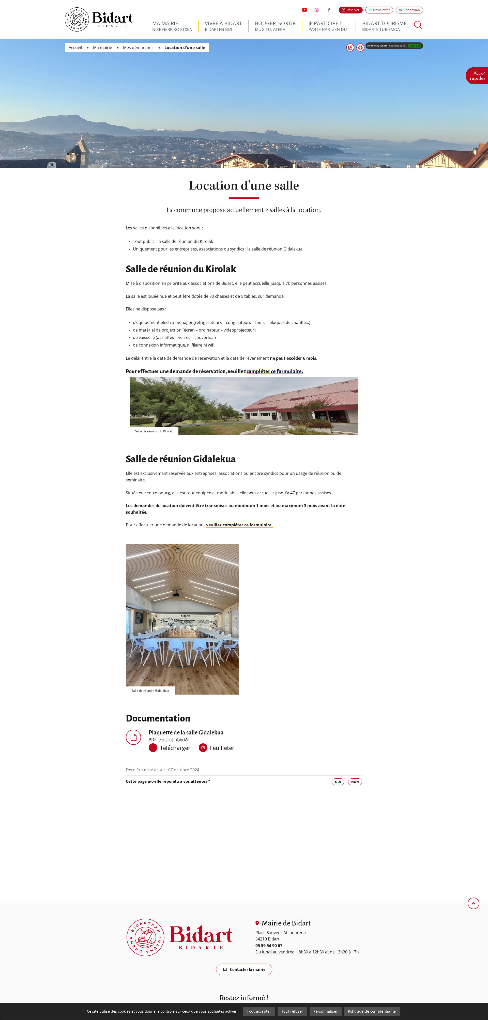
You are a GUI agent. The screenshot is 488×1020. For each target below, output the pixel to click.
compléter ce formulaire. (275, 371)
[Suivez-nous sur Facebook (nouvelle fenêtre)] (329, 10)
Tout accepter (259, 1011)
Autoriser (414, 45)
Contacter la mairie (248, 969)
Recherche (418, 24)
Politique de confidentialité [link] (372, 1011)
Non (355, 782)
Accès (477, 75)
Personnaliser (325, 1011)
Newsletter (383, 9)
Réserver (353, 10)
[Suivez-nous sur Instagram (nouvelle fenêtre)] (316, 10)
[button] (360, 47)
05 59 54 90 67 (268, 945)
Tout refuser (292, 1011)
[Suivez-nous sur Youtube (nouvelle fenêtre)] (304, 10)
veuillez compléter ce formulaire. (239, 525)
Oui (338, 782)
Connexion (412, 10)
